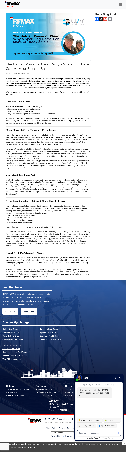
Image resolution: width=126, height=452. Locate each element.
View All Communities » (11, 359)
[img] (124, 443)
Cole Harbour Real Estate (50, 339)
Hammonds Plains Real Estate (14, 352)
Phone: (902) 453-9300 (15, 395)
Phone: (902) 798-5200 (58, 410)
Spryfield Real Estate (48, 332)
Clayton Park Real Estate (12, 339)
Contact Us (10, 311)
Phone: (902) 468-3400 (45, 395)
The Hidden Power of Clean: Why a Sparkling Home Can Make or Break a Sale (47, 66)
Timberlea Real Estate (49, 329)
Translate (68, 436)
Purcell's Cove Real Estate (13, 356)
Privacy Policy (33, 447)
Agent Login (29, 311)
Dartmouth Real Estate (49, 336)
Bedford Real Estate (10, 332)
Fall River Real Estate (11, 349)
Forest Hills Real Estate (11, 345)
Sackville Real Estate (11, 336)
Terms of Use (64, 428)
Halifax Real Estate (10, 329)
